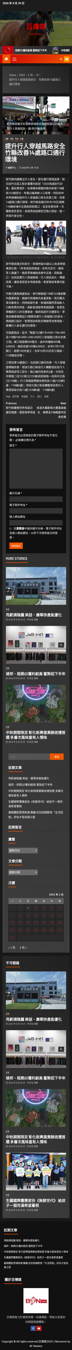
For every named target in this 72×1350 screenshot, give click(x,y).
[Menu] (14, 59)
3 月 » (23, 947)
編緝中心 (12, 168)
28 (12, 937)
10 (36, 915)
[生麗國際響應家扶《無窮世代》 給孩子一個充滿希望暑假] (36, 1171)
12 (51, 915)
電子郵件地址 (18, 505)
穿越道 (24, 396)
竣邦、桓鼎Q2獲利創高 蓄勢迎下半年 (35, 673)
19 (51, 922)
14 (12, 922)
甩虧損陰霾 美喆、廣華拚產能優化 (34, 614)
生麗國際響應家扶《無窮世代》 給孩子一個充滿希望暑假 (33, 1257)
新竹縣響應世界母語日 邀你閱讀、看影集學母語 (20, 408)
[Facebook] (33, 1328)
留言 (13, 445)
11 (43, 915)
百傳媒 (36, 26)
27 (59, 930)
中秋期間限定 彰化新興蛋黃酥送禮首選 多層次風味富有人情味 (36, 1251)
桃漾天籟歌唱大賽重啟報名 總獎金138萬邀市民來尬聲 (51, 410)
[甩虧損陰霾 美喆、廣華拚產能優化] (36, 586)
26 (51, 930)
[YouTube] (38, 1328)
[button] (14, 59)
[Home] (6, 59)
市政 (11, 139)
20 (59, 922)
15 (20, 922)
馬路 (46, 396)
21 (12, 930)
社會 (21, 139)
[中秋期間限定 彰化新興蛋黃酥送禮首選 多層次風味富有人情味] (36, 703)
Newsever (61, 1341)
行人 (32, 396)
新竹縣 (15, 396)
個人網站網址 (17, 516)
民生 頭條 (33, 620)
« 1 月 (11, 947)
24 (36, 930)
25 (43, 930)
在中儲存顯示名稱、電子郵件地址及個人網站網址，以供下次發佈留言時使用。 (35, 533)
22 (20, 930)
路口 (39, 396)
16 (28, 922)
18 (43, 922)
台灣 (6, 139)
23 (28, 930)
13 (59, 915)
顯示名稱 (15, 493)
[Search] (61, 59)
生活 (16, 139)
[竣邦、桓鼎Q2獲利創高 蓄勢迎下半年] (36, 645)
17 (36, 922)
